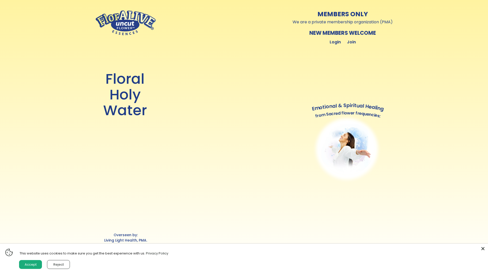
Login (335, 42)
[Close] (482, 248)
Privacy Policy (157, 253)
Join (351, 42)
